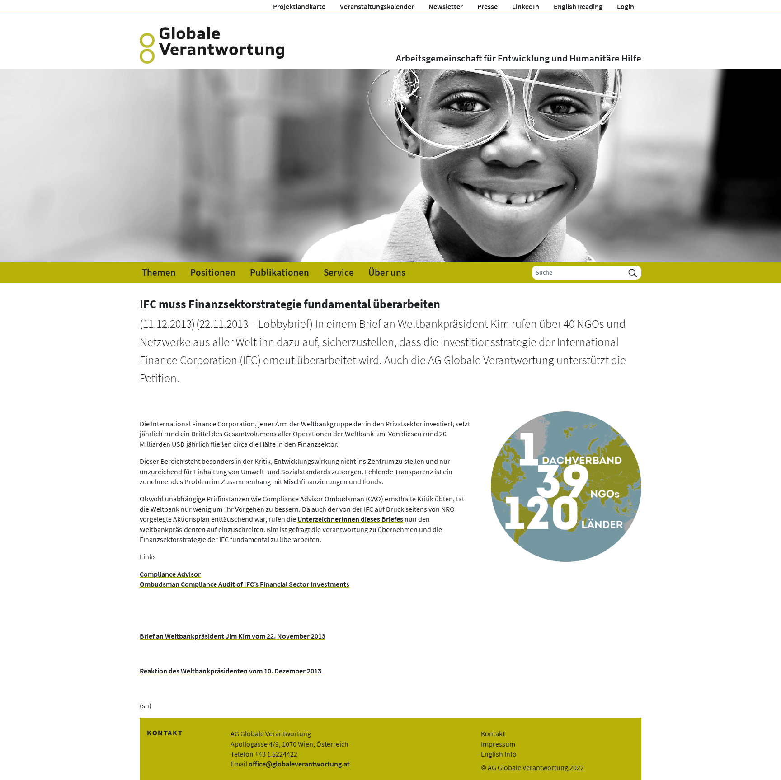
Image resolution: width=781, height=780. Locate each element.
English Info (499, 753)
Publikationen (279, 272)
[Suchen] (632, 273)
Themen (159, 272)
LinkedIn (525, 6)
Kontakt (493, 733)
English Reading (578, 6)
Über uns (386, 272)
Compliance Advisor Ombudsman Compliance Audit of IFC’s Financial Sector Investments (244, 579)
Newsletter (445, 6)
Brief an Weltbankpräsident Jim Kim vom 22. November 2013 (232, 635)
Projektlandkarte (299, 6)
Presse (487, 6)
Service (339, 272)
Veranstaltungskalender (377, 6)
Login (625, 6)
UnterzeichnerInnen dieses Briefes (350, 518)
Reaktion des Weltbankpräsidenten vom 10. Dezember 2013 (230, 670)
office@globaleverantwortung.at (299, 763)
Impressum (498, 743)
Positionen (212, 272)
